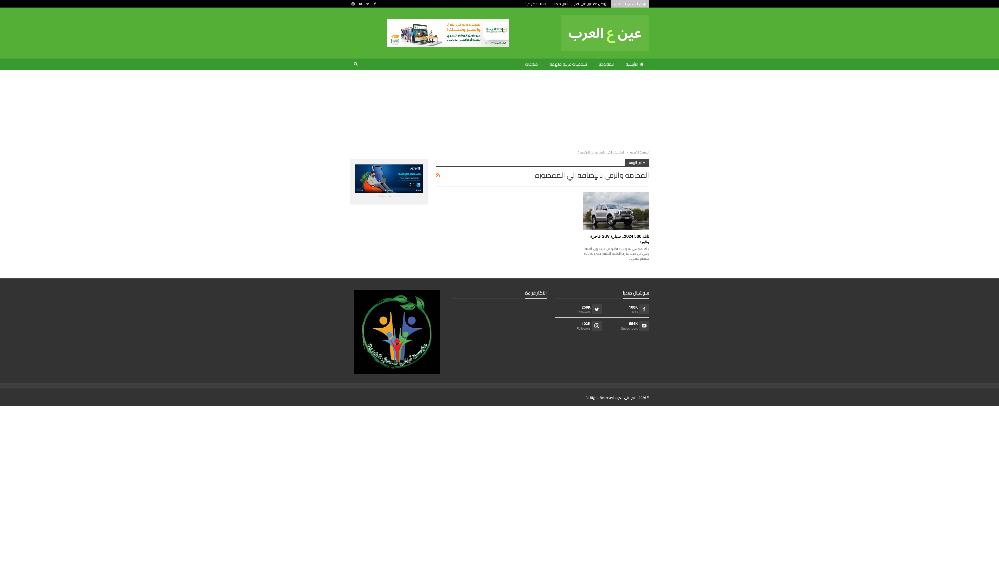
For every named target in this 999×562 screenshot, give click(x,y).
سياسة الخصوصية (537, 4)
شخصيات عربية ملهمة (568, 64)
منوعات (531, 64)
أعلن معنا (561, 4)
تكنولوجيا (606, 64)
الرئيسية (632, 64)
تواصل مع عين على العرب (589, 4)
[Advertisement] (499, 108)
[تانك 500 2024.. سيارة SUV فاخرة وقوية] (616, 211)
